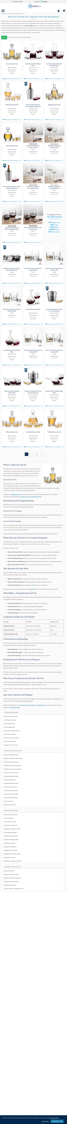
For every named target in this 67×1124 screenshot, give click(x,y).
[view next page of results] (40, 454)
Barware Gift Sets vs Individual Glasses (13, 888)
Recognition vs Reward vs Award (12, 829)
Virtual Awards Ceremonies (11, 797)
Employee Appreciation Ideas (11, 783)
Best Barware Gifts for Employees (12, 878)
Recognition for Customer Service (12, 854)
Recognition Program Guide (11, 836)
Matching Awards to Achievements (12, 765)
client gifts (32, 589)
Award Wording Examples (10, 832)
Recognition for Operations (10, 850)
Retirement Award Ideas (10, 804)
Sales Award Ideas (8, 801)
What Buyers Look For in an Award (12, 769)
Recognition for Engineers (10, 846)
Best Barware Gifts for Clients (11, 874)
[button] (17, 1)
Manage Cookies (45, 1121)
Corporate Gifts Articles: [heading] (12, 866)
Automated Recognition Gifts (11, 839)
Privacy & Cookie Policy (54, 1118)
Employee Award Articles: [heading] (13, 750)
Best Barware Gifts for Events (11, 881)
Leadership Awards (8, 818)
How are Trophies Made (10, 741)
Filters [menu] (4, 37)
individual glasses (16, 494)
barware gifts (41, 705)
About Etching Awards (9, 723)
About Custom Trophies (10, 734)
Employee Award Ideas (9, 779)
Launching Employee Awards (11, 776)
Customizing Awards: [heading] (11, 712)
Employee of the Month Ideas (11, 794)
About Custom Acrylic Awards (11, 738)
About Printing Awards (9, 727)
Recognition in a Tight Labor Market (13, 861)
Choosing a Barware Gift (10, 885)
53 (37, 454)
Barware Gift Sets (21, 37)
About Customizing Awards (10, 716)
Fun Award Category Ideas (10, 787)
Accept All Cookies (57, 1121)
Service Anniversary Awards (11, 772)
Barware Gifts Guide (9, 871)
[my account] (58, 11)
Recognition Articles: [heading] (11, 810)
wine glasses (31, 705)
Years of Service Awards (10, 821)
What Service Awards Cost (10, 825)
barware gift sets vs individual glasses (31, 496)
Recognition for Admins (9, 843)
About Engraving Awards (10, 720)
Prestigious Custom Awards (11, 745)
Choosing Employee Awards (11, 790)
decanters (24, 705)
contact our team (15, 707)
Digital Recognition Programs (11, 762)
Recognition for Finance (9, 857)
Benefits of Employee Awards (11, 754)
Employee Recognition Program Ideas (13, 758)
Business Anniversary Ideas (11, 814)
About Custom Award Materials (12, 730)
